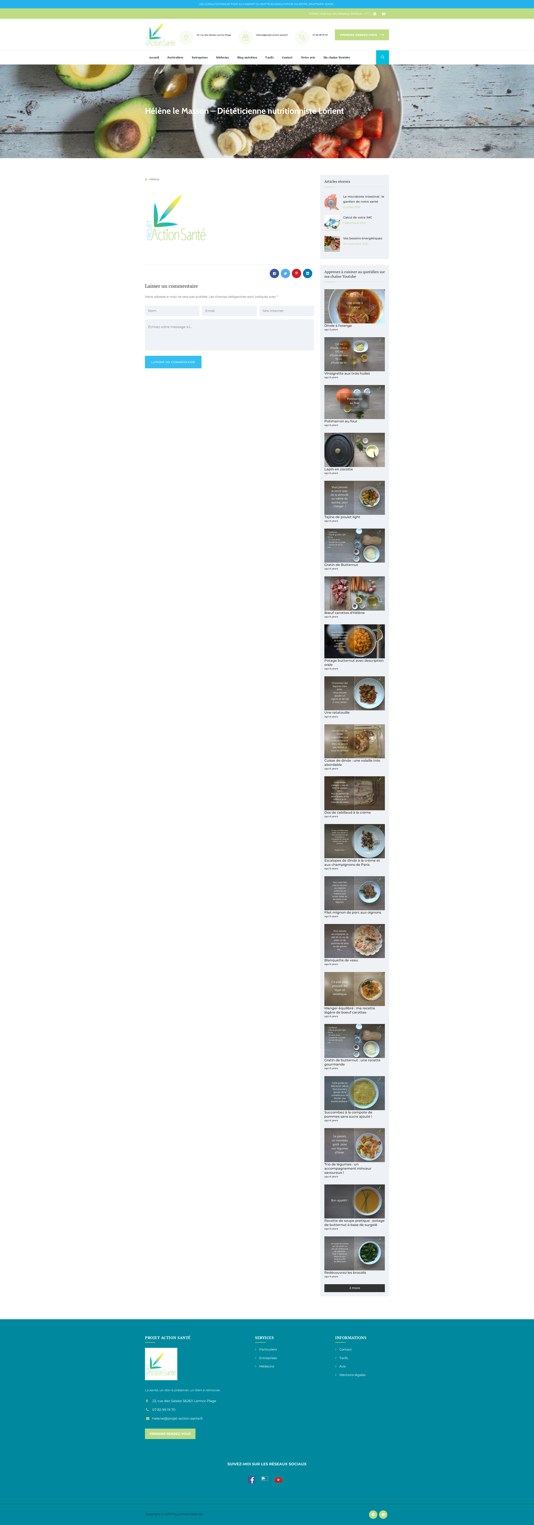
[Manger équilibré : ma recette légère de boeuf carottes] (354, 989)
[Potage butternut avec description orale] (354, 641)
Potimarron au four (340, 421)
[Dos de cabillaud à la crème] (354, 793)
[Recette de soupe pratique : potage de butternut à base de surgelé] (354, 1201)
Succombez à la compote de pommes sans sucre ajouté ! (348, 1114)
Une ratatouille (337, 712)
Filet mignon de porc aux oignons (352, 912)
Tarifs (269, 57)
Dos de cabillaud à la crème (347, 812)
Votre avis (308, 57)
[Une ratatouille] (354, 693)
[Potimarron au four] (354, 402)
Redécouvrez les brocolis (345, 1272)
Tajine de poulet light (342, 517)
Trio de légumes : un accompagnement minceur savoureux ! (348, 1168)
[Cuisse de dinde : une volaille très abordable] (354, 741)
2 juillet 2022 (351, 207)
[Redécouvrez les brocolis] (354, 1253)
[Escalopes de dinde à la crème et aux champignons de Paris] (354, 841)
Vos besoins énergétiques (362, 238)
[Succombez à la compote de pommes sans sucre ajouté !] (354, 1093)
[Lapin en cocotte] (354, 450)
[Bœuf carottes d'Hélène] (354, 593)
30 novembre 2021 (355, 243)
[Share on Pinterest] (296, 273)
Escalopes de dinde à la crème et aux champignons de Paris (352, 862)
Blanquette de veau (341, 960)
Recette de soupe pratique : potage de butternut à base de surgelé (354, 1222)
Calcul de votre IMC (357, 217)
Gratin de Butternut (341, 565)
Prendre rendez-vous (358, 35)
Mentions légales (352, 1375)
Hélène (154, 179)
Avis (342, 1366)
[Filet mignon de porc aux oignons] (354, 893)
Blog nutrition (247, 57)
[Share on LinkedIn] (307, 273)
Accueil (154, 57)
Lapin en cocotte (338, 469)
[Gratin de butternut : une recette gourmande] (354, 1041)
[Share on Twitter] (285, 273)
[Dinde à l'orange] (354, 306)
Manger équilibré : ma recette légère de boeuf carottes (349, 1010)
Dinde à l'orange (338, 325)
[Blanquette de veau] (354, 941)
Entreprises (200, 57)
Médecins (222, 57)
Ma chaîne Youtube (337, 57)
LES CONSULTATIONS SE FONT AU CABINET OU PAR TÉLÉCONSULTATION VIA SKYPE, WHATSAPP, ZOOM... (267, 4)
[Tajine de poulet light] (354, 498)
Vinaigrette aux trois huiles (347, 373)
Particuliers (176, 57)
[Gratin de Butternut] (354, 546)
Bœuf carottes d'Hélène (344, 613)
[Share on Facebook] (274, 273)
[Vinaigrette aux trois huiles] (354, 354)
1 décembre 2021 (354, 223)
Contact (287, 57)
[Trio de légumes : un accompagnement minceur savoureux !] (354, 1145)
